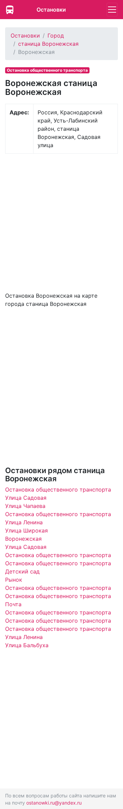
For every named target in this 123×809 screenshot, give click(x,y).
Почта (13, 604)
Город (55, 35)
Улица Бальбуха (27, 645)
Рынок (13, 579)
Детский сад (22, 571)
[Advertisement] (61, 221)
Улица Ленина (24, 522)
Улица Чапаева (25, 505)
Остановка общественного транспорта (58, 489)
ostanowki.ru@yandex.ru (54, 803)
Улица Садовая (25, 497)
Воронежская (23, 538)
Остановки (51, 9)
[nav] (112, 9)
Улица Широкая (26, 530)
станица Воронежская (48, 43)
